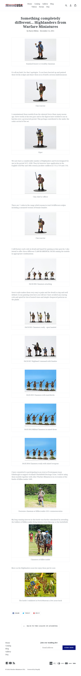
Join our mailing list (49, 643)
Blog (52, 4)
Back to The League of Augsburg (42, 626)
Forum (41, 7)
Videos (34, 7)
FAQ (47, 7)
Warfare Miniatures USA (17, 669)
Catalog (37, 4)
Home (29, 4)
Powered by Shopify (33, 669)
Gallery (45, 4)
